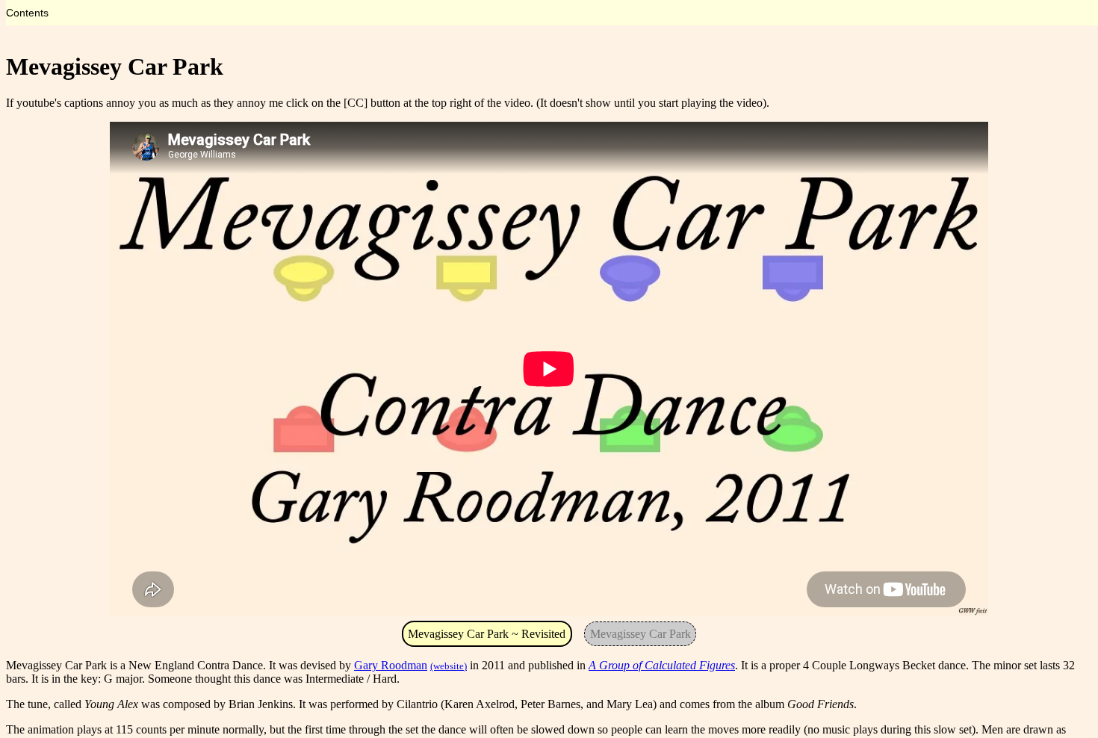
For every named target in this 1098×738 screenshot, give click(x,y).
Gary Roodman (390, 665)
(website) (448, 666)
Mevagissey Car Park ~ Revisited (486, 633)
